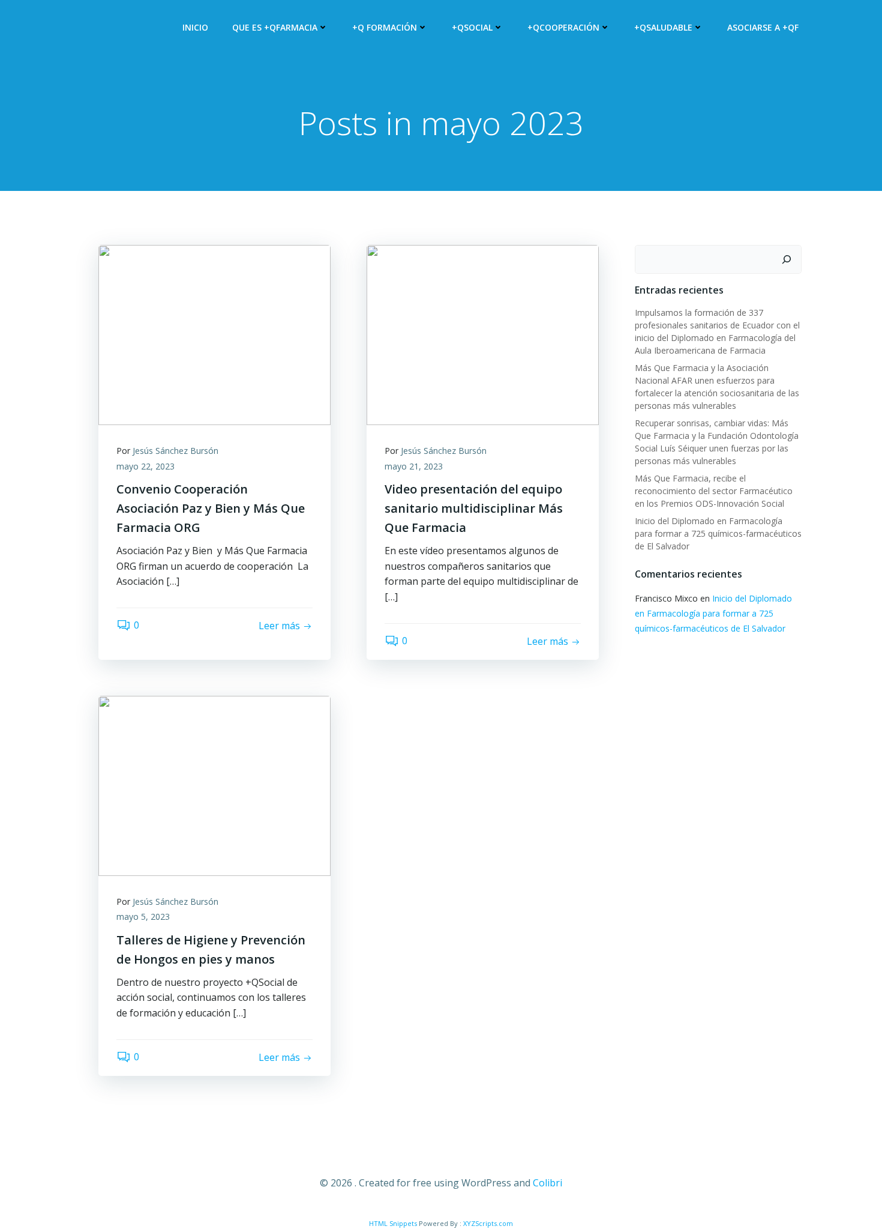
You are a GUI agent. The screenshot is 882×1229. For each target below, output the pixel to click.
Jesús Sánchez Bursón (175, 450)
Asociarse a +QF (763, 27)
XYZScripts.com (488, 1223)
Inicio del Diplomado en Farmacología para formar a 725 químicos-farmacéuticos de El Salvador (718, 533)
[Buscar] (786, 259)
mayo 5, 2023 (143, 916)
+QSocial (472, 27)
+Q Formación (384, 27)
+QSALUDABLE (663, 27)
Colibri (547, 1182)
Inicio (195, 27)
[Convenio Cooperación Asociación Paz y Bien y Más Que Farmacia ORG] (214, 333)
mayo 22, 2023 (145, 466)
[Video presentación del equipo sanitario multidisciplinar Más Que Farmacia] (483, 333)
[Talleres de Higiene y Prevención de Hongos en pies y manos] (214, 784)
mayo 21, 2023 (414, 466)
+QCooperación (563, 27)
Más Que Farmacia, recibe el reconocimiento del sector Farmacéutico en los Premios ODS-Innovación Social (714, 491)
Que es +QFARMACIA (274, 27)
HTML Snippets (393, 1223)
